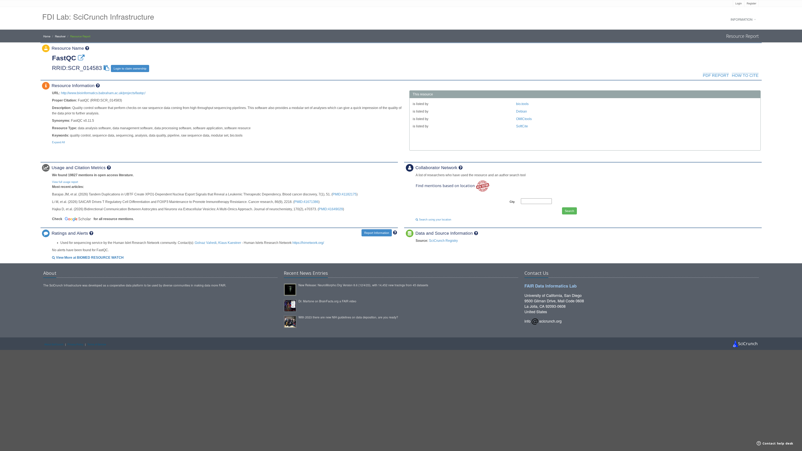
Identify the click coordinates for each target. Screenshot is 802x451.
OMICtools (524, 119)
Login (738, 3)
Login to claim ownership (130, 68)
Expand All (58, 142)
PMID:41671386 (306, 202)
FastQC (64, 58)
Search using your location (434, 219)
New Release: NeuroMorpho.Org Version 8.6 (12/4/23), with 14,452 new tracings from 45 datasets (363, 285)
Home (46, 36)
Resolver (60, 36)
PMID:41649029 (331, 209)
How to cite (745, 75)
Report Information (376, 232)
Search (569, 211)
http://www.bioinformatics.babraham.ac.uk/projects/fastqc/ (103, 93)
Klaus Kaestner (229, 243)
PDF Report (716, 75)
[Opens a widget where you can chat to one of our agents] (775, 443)
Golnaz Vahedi (206, 243)
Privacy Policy (75, 344)
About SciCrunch (53, 344)
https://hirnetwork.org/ (308, 243)
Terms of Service (96, 344)
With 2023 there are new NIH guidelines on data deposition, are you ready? (348, 317)
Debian (521, 111)
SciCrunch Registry (443, 240)
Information (742, 19)
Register (751, 3)
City (512, 201)
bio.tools (522, 104)
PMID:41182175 (344, 194)
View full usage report (65, 182)
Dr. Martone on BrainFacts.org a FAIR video (327, 301)
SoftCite (522, 126)
